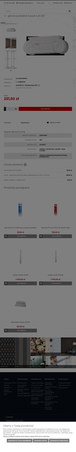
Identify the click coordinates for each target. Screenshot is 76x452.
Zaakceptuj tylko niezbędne (19, 440)
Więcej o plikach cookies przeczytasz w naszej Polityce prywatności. (26, 436)
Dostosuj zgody (40, 440)
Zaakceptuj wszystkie (59, 440)
